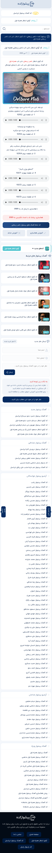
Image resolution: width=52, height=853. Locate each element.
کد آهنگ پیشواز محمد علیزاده (36, 559)
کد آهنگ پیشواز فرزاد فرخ (37, 577)
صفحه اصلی (33, 834)
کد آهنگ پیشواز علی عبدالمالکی (35, 496)
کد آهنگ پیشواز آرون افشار (37, 519)
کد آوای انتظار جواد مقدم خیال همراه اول (32, 434)
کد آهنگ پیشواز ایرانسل (22, 13)
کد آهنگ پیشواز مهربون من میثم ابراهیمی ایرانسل (28, 425)
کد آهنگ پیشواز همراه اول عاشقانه (34, 802)
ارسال (11, 372)
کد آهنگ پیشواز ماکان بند (37, 605)
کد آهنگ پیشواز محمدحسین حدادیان (33, 733)
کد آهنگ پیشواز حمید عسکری (36, 663)
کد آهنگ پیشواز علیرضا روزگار (36, 491)
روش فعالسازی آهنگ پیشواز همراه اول (32, 793)
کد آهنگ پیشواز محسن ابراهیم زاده (34, 514)
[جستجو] (4, 28)
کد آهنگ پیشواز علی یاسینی (36, 487)
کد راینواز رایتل (26, 847)
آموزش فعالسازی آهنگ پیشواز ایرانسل (33, 798)
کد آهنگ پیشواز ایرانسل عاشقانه (35, 807)
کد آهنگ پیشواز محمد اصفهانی (35, 623)
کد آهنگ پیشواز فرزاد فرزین (36, 537)
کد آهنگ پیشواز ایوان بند (37, 528)
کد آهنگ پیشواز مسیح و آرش (36, 541)
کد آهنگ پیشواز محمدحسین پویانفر (33, 715)
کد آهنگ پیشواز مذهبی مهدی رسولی (33, 706)
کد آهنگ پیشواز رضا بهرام (37, 509)
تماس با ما (17, 834)
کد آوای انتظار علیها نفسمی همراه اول (33, 454)
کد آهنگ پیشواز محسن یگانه (36, 500)
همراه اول (12, 61)
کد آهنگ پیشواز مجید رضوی (36, 677)
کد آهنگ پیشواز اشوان (38, 591)
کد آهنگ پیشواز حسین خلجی (36, 728)
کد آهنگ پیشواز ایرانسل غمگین (35, 771)
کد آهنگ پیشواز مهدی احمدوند (35, 618)
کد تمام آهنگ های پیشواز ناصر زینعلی (26, 225)
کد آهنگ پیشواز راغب (39, 482)
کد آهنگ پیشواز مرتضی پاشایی (35, 659)
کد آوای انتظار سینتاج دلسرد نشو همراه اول (31, 420)
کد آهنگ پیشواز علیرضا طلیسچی (35, 632)
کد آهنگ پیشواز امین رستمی (36, 550)
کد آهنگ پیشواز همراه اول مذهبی (34, 757)
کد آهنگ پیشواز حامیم (38, 681)
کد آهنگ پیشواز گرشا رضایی (37, 568)
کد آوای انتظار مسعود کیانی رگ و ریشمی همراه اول (28, 429)
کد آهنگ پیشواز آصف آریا (37, 641)
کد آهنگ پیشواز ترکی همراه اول (35, 775)
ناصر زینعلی (31, 36)
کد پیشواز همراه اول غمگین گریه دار (33, 766)
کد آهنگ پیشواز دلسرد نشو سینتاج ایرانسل (31, 416)
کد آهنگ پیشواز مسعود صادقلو (35, 609)
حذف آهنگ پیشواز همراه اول (36, 784)
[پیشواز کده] (26, 4)
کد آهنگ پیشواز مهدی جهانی (36, 614)
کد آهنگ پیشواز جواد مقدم (37, 719)
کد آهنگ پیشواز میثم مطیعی (36, 701)
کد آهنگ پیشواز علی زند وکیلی (36, 627)
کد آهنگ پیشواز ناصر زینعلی (36, 654)
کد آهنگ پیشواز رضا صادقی (37, 582)
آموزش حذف (12, 233)
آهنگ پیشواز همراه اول (38, 752)
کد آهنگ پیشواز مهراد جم (37, 686)
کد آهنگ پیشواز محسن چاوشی (35, 546)
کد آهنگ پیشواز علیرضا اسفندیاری (34, 737)
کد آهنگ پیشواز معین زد (38, 564)
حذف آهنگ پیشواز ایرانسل (37, 780)
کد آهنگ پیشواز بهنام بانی (37, 523)
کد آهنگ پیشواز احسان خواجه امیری (33, 645)
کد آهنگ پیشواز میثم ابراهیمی (35, 586)
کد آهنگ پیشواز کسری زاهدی (36, 555)
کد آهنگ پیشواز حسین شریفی (36, 724)
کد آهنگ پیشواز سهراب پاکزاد (36, 600)
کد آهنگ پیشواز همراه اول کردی (35, 761)
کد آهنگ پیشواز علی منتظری (36, 636)
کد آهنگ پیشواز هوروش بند (36, 505)
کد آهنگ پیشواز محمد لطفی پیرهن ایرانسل (31, 458)
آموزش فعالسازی (36, 233)
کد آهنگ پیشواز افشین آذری (36, 672)
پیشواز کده (42, 36)
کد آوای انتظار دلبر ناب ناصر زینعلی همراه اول (23, 48)
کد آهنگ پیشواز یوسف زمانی (36, 573)
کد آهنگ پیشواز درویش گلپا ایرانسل (33, 449)
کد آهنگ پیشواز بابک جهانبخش (35, 650)
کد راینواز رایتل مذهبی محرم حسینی (33, 463)
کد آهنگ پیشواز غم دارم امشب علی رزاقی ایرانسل (28, 467)
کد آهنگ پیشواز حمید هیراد (37, 595)
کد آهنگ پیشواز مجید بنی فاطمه (35, 710)
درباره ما (47, 824)
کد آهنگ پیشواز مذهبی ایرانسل (35, 789)
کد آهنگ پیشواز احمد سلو (37, 668)
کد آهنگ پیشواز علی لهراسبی (36, 532)
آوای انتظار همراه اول (22, 20)
